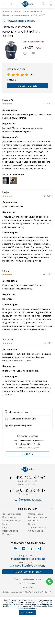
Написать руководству (27, 572)
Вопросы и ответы (37, 517)
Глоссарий (33, 521)
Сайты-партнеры (36, 531)
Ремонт (6, 527)
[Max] (23, 548)
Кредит (6, 524)
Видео (31, 524)
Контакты (7, 534)
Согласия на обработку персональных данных (35, 607)
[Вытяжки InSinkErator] (27, 4)
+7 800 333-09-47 (27, 490)
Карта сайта (27, 587)
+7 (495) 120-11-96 (28, 444)
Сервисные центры (11, 521)
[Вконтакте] (15, 548)
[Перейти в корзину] (51, 4)
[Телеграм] (39, 548)
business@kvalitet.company (27, 565)
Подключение (9, 517)
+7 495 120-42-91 (27, 477)
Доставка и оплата (11, 514)
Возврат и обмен (10, 531)
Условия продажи (37, 527)
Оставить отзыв (27, 86)
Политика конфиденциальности (27, 579)
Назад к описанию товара (21, 21)
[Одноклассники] (31, 548)
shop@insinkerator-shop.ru (27, 558)
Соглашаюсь (27, 612)
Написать (27, 454)
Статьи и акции (35, 514)
